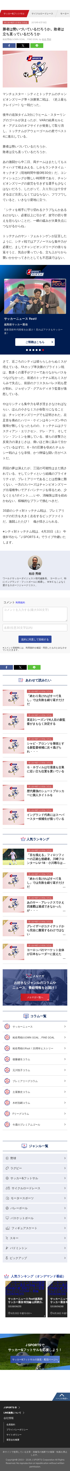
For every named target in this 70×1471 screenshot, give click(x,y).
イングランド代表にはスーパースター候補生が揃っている (45, 817)
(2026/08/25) (14, 1306)
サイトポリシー (14, 1434)
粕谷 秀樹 (46, 39)
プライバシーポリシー (17, 1429)
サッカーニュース (23, 1026)
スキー (14, 1238)
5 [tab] (40, 350)
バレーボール (19, 1208)
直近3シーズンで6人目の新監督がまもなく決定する (46, 721)
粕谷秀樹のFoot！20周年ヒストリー (33, 1048)
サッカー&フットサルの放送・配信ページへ (35, 1359)
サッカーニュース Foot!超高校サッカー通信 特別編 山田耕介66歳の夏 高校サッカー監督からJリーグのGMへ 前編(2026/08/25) (25, 1300)
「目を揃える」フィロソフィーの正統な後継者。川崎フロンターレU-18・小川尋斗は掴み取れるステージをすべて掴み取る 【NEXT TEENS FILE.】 (45, 859)
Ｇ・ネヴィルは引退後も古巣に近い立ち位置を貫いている (45, 769)
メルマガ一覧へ (35, 997)
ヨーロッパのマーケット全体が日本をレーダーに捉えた (45, 952)
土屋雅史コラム (21, 1091)
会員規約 (10, 1424)
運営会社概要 (12, 1439)
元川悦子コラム (21, 1070)
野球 (13, 1158)
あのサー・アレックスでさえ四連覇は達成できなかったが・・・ (45, 906)
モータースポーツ (22, 1198)
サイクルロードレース (42, 13)
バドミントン (18, 1248)
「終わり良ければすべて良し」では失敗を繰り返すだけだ (45, 882)
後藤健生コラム (21, 1059)
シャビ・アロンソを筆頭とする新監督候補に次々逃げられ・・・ (45, 747)
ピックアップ (18, 1258)
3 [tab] (33, 350)
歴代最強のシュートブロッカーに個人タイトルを (45, 793)
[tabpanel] (35, 311)
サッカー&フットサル (14, 13)
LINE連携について (12, 1412)
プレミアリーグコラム (25, 1081)
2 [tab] (30, 350)
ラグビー (16, 1168)
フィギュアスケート (24, 1228)
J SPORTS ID (10, 1407)
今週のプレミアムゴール (26, 1124)
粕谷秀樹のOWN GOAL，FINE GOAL (34, 1037)
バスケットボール (22, 1218)
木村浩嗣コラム (21, 1102)
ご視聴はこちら (34, 338)
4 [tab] (37, 350)
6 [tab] (43, 350)
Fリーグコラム (21, 1113)
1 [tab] (27, 350)
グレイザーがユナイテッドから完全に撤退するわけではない (45, 930)
